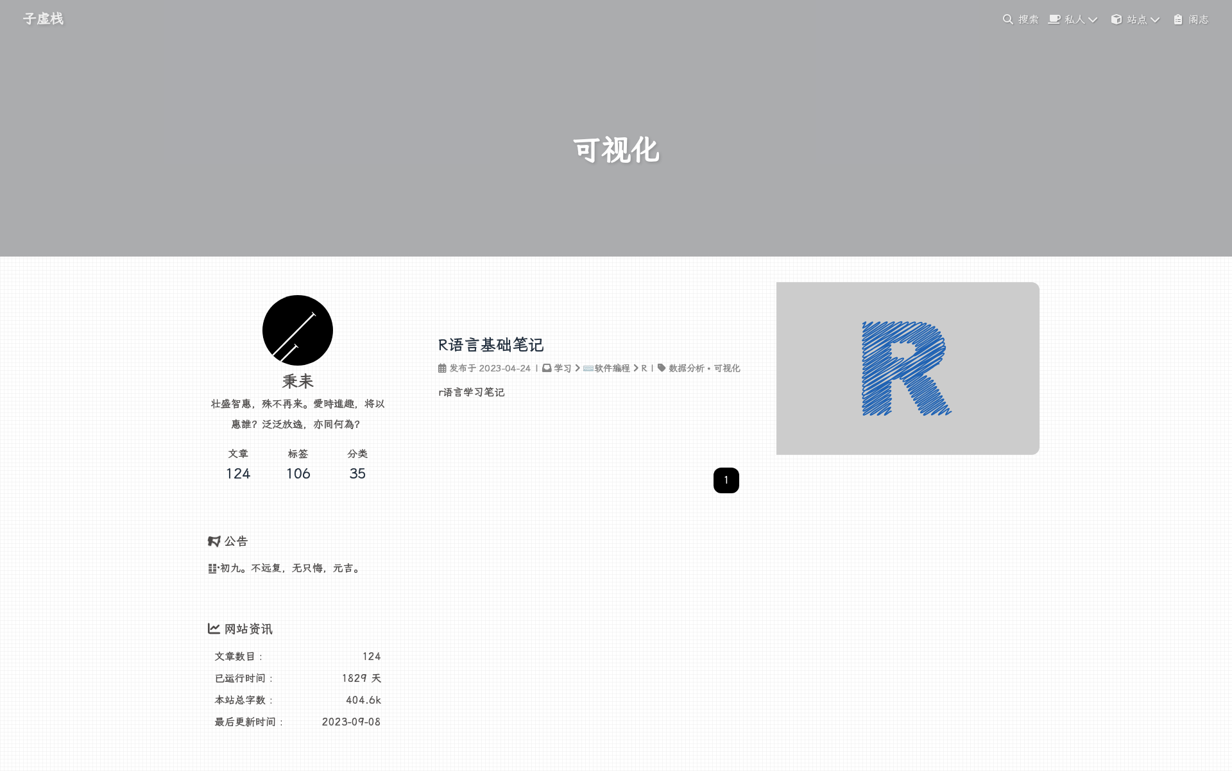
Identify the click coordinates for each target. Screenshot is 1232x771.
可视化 (727, 368)
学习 (563, 368)
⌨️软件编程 (606, 368)
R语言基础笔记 (491, 344)
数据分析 (687, 368)
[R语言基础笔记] (908, 451)
